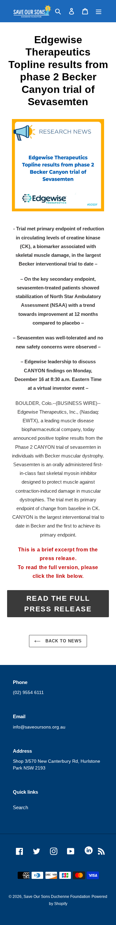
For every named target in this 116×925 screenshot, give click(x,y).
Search (20, 807)
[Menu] (98, 11)
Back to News (63, 640)
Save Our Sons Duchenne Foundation (57, 896)
